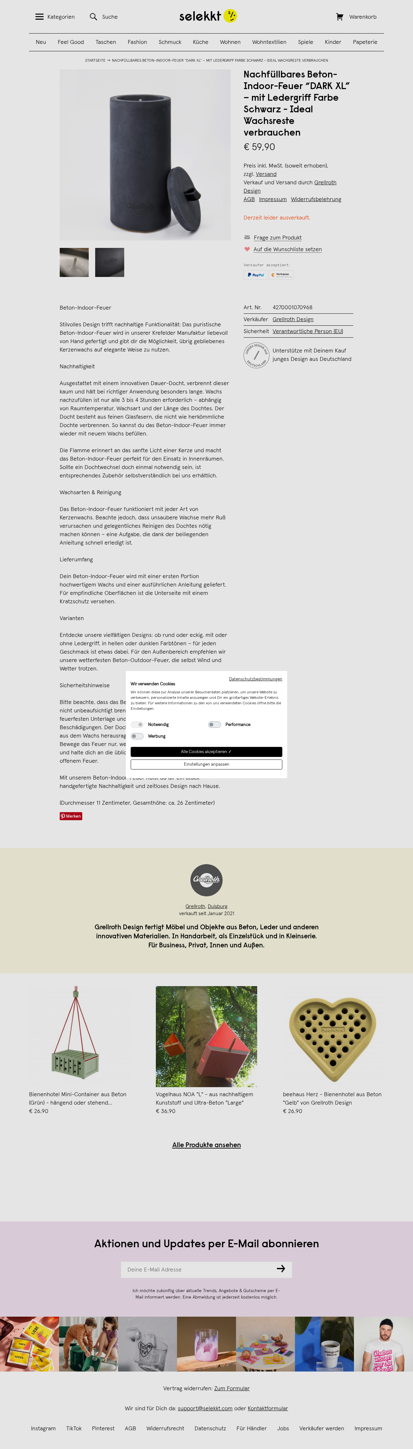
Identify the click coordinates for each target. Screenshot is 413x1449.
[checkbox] (137, 724)
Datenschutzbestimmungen (255, 679)
